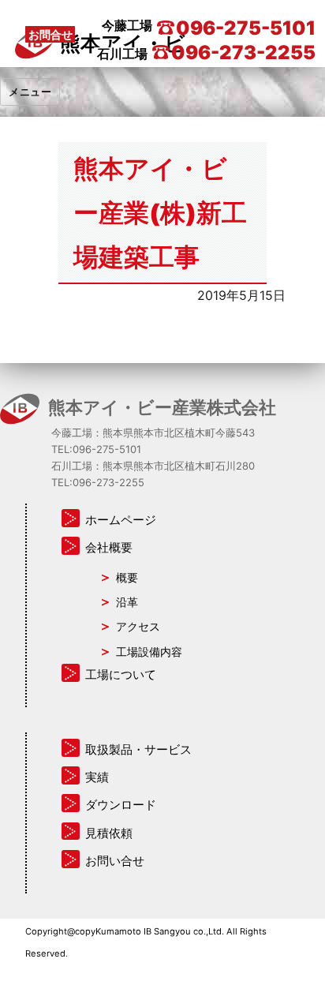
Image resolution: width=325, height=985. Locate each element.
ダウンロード (120, 804)
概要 (127, 577)
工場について (120, 674)
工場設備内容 (149, 651)
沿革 (127, 602)
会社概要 (109, 547)
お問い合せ (114, 860)
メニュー (30, 91)
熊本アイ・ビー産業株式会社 (162, 407)
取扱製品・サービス (138, 749)
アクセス (138, 626)
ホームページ (120, 519)
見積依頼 (109, 833)
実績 (97, 777)
